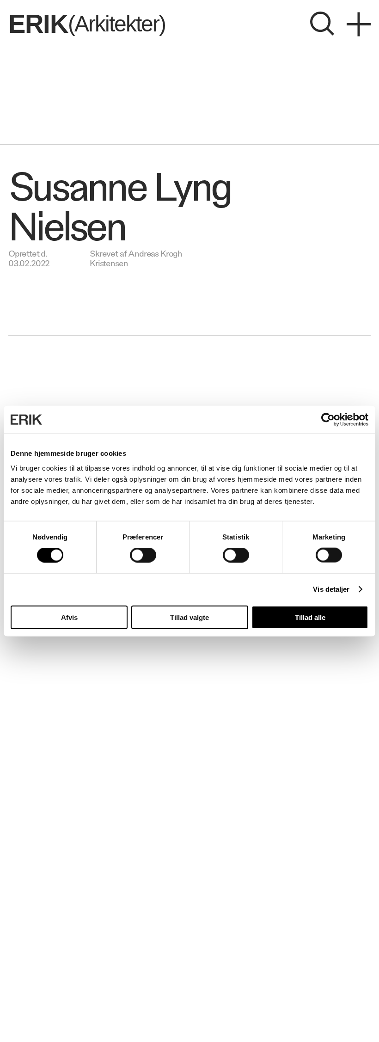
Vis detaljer (331, 589)
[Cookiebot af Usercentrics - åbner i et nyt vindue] (327, 420)
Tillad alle (310, 617)
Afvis (69, 617)
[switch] (143, 555)
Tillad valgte (189, 617)
